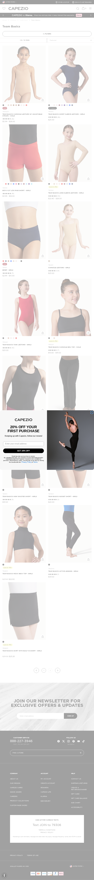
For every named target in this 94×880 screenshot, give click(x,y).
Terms (35, 462)
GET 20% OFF (23, 451)
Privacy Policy (27, 462)
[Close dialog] (92, 412)
